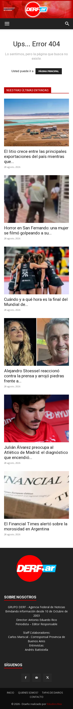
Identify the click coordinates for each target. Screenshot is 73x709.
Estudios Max (54, 704)
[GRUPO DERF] (36, 9)
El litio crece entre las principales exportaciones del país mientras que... (35, 156)
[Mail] (36, 678)
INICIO (10, 692)
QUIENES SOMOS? (28, 692)
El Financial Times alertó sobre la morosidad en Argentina (35, 526)
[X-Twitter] (47, 678)
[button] (6, 23)
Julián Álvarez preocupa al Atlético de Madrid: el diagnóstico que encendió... (36, 452)
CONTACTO (36, 697)
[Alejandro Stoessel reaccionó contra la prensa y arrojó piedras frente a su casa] (36, 342)
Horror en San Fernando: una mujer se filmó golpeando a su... (36, 230)
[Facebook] (25, 678)
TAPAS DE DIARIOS (52, 692)
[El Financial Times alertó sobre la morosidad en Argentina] (36, 495)
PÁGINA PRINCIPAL (49, 71)
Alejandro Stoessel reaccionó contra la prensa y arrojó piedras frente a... (34, 375)
